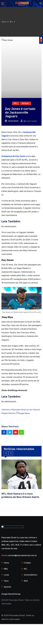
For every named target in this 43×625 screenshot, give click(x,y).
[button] (6, 453)
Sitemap (16, 594)
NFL (11, 22)
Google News (7, 594)
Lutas (6, 575)
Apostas (7, 587)
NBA (6, 569)
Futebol (27, 563)
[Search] (40, 3)
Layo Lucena (31, 121)
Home (3, 22)
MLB (26, 581)
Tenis (6, 581)
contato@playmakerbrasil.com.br (22, 555)
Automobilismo (30, 575)
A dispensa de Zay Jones (13, 156)
